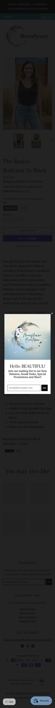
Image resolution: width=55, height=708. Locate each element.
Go (44, 388)
